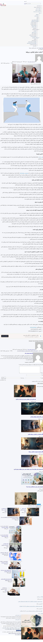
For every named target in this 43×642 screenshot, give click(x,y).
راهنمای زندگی (38, 8)
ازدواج (38, 18)
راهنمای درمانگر (38, 10)
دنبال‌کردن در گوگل (5, 336)
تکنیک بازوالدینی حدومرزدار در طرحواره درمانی (5, 545)
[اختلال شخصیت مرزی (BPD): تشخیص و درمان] (32, 626)
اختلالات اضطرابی (33, 22)
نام (42, 375)
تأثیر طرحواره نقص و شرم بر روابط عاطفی (34, 505)
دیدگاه (41, 373)
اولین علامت (40, 157)
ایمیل (42, 378)
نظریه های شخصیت (33, 44)
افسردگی (34, 31)
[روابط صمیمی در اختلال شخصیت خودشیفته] (15, 568)
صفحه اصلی (39, 5)
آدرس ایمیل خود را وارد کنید (16, 626)
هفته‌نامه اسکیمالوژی (35, 29)
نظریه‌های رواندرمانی (35, 37)
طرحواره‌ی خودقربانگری (23, 173)
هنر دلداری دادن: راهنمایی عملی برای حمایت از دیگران (26, 399)
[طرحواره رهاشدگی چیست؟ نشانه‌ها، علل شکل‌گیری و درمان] (17, 627)
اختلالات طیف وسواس (32, 35)
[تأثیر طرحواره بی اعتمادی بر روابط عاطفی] (32, 432)
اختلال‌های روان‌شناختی (35, 21)
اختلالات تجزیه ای (33, 36)
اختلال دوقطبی (34, 26)
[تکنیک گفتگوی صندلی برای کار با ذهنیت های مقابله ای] (18, 577)
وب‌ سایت (22, 378)
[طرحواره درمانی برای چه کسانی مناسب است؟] (15, 542)
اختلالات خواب (34, 33)
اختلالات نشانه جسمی (35, 20)
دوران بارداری (36, 15)
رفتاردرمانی (34, 45)
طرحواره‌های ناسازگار (37, 7)
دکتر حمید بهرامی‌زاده (37, 11)
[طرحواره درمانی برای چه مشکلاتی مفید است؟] (32, 484)
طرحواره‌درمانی (34, 40)
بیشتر (40, 13)
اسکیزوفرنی (34, 28)
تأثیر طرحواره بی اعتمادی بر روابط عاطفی (35, 434)
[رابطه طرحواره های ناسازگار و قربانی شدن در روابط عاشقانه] (19, 586)
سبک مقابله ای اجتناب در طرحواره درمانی (4, 589)
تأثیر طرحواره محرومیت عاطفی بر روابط (36, 452)
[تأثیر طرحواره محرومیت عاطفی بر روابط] (32, 449)
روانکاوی (35, 39)
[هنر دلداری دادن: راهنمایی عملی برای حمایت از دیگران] (25, 397)
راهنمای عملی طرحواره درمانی (31, 43)
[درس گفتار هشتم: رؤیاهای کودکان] (32, 414)
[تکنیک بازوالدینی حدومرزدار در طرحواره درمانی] (15, 551)
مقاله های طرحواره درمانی (32, 41)
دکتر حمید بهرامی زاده (31, 61)
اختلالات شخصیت (33, 24)
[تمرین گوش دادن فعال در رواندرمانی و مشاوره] (15, 560)
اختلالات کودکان (33, 25)
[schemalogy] (3, 6)
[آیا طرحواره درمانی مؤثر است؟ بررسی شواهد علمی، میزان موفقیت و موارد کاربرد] (32, 467)
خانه (42, 48)
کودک (38, 17)
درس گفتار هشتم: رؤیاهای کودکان (36, 417)
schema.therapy (33, 327)
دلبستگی (37, 14)
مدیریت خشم (34, 32)
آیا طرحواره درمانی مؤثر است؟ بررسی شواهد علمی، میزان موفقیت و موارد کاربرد (28, 469)
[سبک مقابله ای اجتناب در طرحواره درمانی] (14, 595)
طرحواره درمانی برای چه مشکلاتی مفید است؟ (34, 487)
